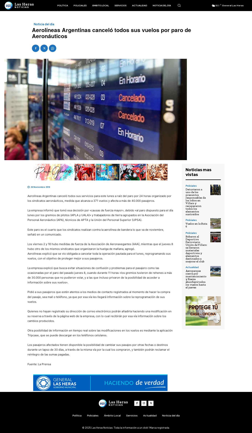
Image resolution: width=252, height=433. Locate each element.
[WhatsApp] (52, 48)
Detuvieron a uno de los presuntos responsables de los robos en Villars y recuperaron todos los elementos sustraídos (196, 202)
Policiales (191, 186)
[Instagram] (143, 403)
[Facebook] (35, 48)
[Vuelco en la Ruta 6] (215, 223)
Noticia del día (44, 24)
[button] (179, 5)
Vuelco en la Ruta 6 (196, 225)
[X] (44, 48)
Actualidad (192, 267)
